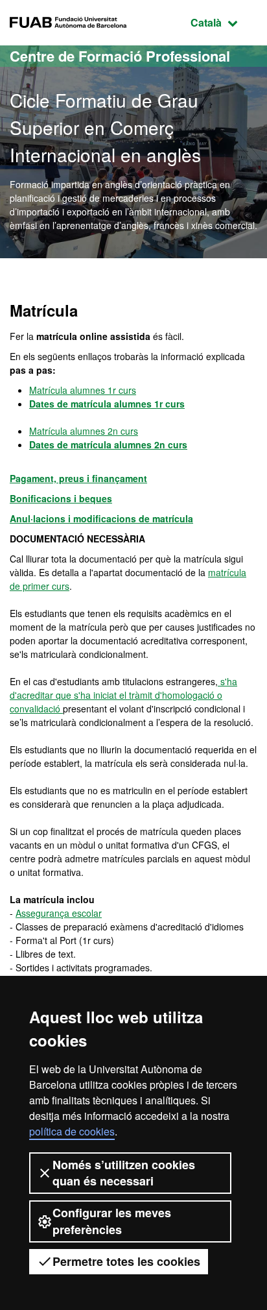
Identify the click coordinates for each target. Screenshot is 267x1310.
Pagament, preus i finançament (78, 478)
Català (224, 22)
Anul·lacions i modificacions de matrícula (101, 518)
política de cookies (72, 1131)
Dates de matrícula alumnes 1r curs (107, 403)
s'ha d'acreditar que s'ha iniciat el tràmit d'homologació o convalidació (123, 695)
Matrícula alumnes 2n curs (83, 430)
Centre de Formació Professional (120, 55)
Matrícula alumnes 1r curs (82, 389)
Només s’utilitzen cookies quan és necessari (123, 1172)
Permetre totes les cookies (126, 1261)
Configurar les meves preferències (111, 1220)
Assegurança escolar (59, 912)
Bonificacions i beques (61, 498)
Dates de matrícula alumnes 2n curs (108, 444)
